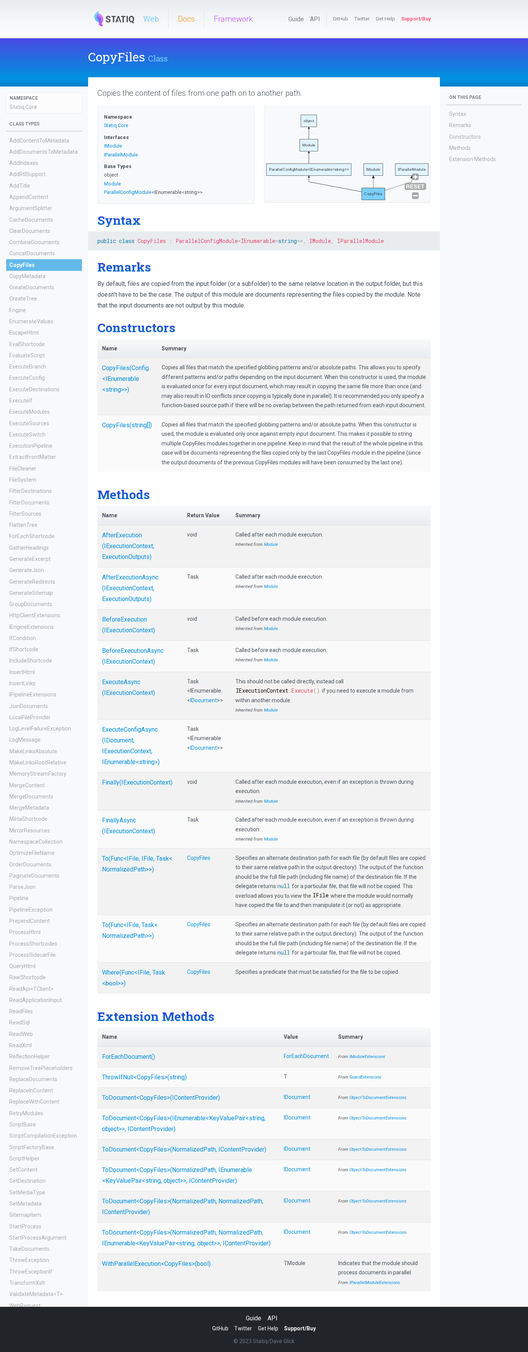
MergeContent (27, 785)
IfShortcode (23, 649)
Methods (460, 148)
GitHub (340, 19)
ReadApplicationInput (35, 1000)
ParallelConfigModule (128, 192)
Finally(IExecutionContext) (137, 782)
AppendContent (28, 197)
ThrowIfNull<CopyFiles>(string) (144, 1077)
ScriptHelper (24, 1158)
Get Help (385, 19)
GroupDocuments (30, 604)
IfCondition (22, 638)
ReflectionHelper (29, 1056)
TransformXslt (27, 1283)
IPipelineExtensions (32, 694)
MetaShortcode (28, 819)
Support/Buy (416, 19)
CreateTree (23, 299)
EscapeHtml (24, 333)
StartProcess (25, 1226)
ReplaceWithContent (34, 1102)
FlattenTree (23, 525)
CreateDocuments (31, 287)
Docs (186, 19)
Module (112, 184)
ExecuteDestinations (34, 389)
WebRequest (25, 1305)
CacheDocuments (31, 219)
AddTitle (19, 185)
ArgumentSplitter (30, 208)
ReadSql (19, 1022)
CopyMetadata (27, 276)
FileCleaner (22, 468)
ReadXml (20, 1045)
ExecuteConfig (27, 378)
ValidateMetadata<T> (36, 1294)
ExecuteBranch (27, 366)
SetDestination (27, 1181)
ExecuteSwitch (27, 434)
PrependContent (29, 921)
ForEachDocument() (128, 1056)
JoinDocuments (28, 706)
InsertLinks (22, 683)
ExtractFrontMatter (32, 457)
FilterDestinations (30, 491)
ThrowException (29, 1260)
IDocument (203, 700)
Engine (17, 310)
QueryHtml (22, 966)
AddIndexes (23, 163)
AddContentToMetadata (39, 140)
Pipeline (19, 898)
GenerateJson (26, 570)
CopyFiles (22, 265)
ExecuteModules (29, 412)
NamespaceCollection (36, 842)
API (315, 19)
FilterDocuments (29, 502)
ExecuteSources (29, 423)
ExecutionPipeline (31, 446)
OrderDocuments (30, 864)
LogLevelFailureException (40, 728)
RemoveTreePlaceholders (41, 1068)
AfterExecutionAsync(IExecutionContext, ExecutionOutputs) (130, 588)
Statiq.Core (23, 107)
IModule (113, 146)
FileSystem (22, 480)
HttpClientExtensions (34, 615)
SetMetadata (25, 1204)
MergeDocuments (31, 796)
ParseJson (22, 887)
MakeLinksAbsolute (33, 751)
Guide (296, 19)
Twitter (362, 19)
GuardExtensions (365, 1077)
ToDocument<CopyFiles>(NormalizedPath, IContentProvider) (184, 1149)
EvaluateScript (27, 355)
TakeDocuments (29, 1249)
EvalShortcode (27, 344)
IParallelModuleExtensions (374, 1282)
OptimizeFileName (32, 853)
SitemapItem (25, 1215)
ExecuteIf (20, 400)
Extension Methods (472, 159)
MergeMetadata (29, 808)
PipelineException (31, 909)
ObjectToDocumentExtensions (378, 1097)
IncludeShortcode (30, 660)
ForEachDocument (306, 1056)
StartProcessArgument (37, 1237)
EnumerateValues (31, 321)
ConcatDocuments (32, 253)
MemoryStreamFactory (37, 774)
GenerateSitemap (31, 592)
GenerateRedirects (32, 581)
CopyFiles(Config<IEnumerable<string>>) (125, 378)
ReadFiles (21, 1011)
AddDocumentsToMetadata (43, 151)
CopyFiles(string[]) (127, 425)
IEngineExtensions (31, 626)
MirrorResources (29, 830)
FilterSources (25, 513)
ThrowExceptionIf (31, 1271)
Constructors (465, 137)
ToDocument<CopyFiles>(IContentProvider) (161, 1097)
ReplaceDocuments (33, 1079)
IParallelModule (121, 155)
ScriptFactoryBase (31, 1147)
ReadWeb (21, 1034)
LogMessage (25, 740)
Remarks (460, 125)
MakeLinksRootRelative (37, 762)
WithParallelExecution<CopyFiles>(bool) (156, 1263)
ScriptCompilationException (43, 1136)
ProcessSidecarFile (32, 954)
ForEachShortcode (32, 536)
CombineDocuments (34, 242)
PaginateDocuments (34, 875)
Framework (233, 19)
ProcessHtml (25, 932)
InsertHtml (22, 672)
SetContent (23, 1170)
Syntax (457, 114)
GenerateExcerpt (30, 559)
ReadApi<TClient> (31, 988)
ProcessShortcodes (33, 943)
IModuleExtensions (367, 1056)
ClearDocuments (29, 231)
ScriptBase (22, 1124)
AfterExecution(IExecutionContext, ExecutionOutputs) (128, 546)
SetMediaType (27, 1192)
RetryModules (26, 1113)
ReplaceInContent (31, 1090)
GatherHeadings (29, 547)
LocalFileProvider (30, 717)
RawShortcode (27, 977)
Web (151, 19)
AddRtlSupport (27, 174)
